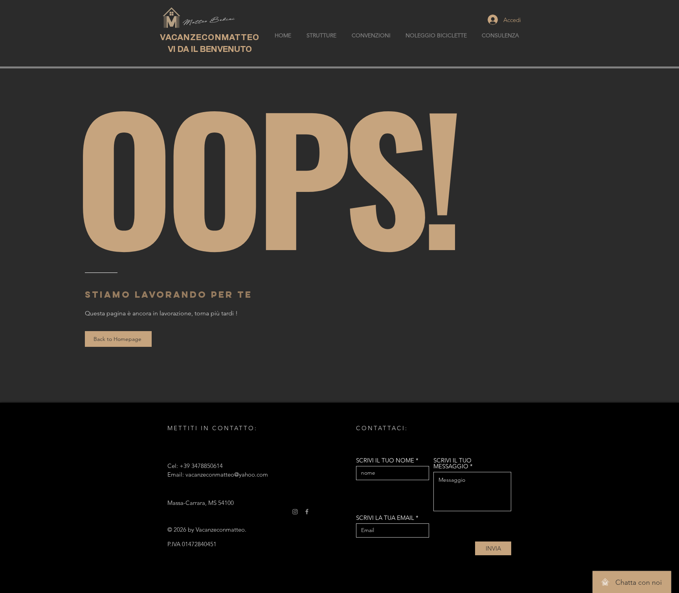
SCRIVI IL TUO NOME (385, 460)
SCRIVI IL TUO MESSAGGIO (452, 463)
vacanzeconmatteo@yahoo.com (226, 474)
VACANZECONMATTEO (209, 37)
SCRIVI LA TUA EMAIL (385, 518)
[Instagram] (295, 511)
